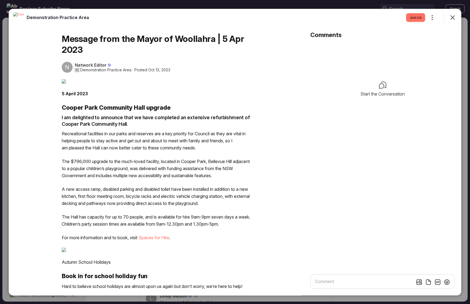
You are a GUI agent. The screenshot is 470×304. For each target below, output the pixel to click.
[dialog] (235, 152)
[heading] (58, 17)
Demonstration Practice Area (105, 69)
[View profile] (18, 17)
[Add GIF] (437, 282)
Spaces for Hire (153, 237)
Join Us (416, 17)
